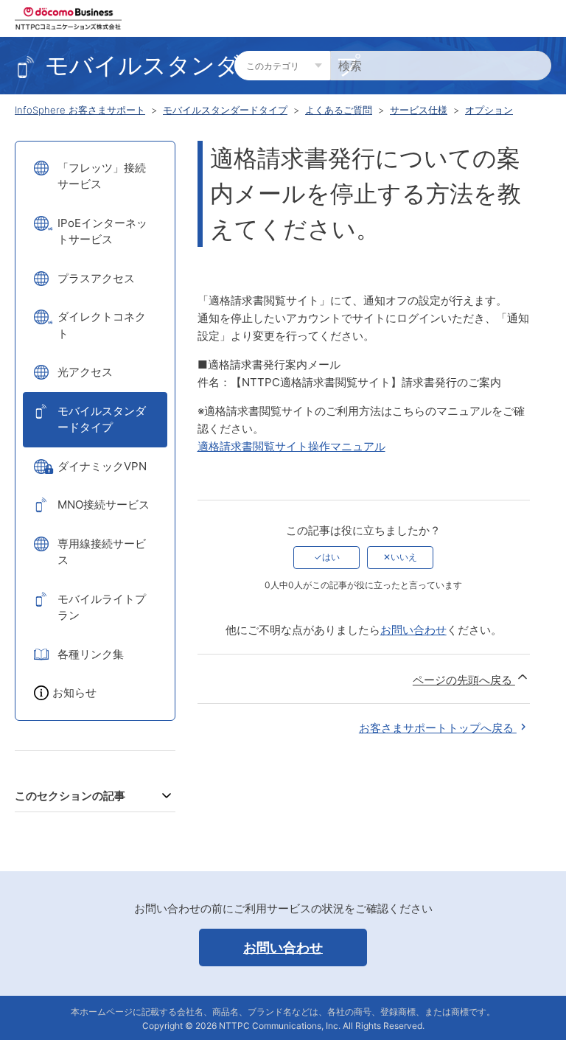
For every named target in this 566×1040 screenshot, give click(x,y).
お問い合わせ (413, 630)
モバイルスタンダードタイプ (225, 110)
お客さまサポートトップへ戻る (438, 728)
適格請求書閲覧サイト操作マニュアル (291, 446)
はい (331, 556)
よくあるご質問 (338, 110)
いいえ (404, 556)
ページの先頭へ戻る (464, 680)
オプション (489, 110)
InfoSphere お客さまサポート (80, 110)
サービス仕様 (418, 110)
